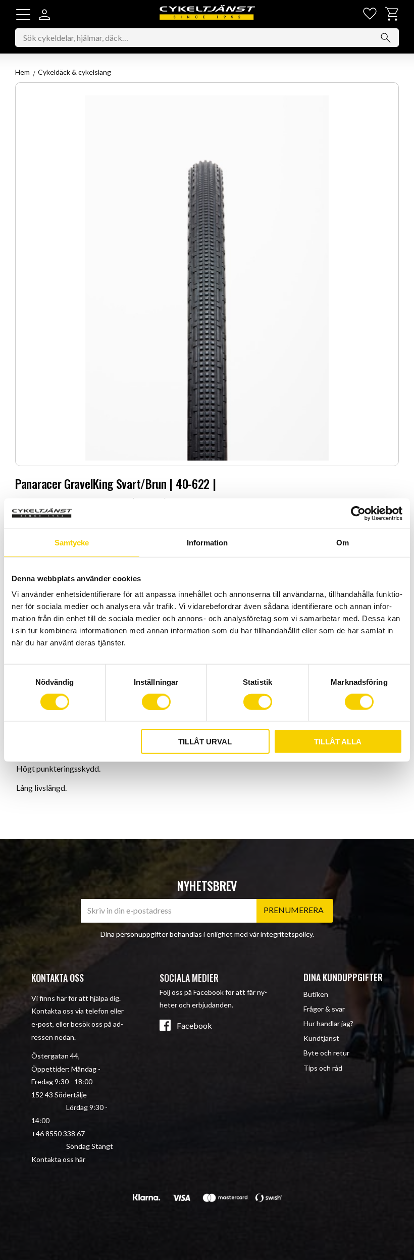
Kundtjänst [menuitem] (321, 1038)
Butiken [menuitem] (315, 994)
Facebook (194, 1026)
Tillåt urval (205, 741)
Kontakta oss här (58, 1159)
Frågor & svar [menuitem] (324, 1008)
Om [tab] (342, 542)
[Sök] (385, 38)
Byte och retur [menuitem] (326, 1052)
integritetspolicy (287, 934)
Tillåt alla (337, 741)
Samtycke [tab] (72, 542)
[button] (23, 15)
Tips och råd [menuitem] (322, 1068)
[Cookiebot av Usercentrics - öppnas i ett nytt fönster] (358, 513)
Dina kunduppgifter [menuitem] (343, 977)
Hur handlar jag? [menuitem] (328, 1023)
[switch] (156, 701)
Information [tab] (207, 542)
